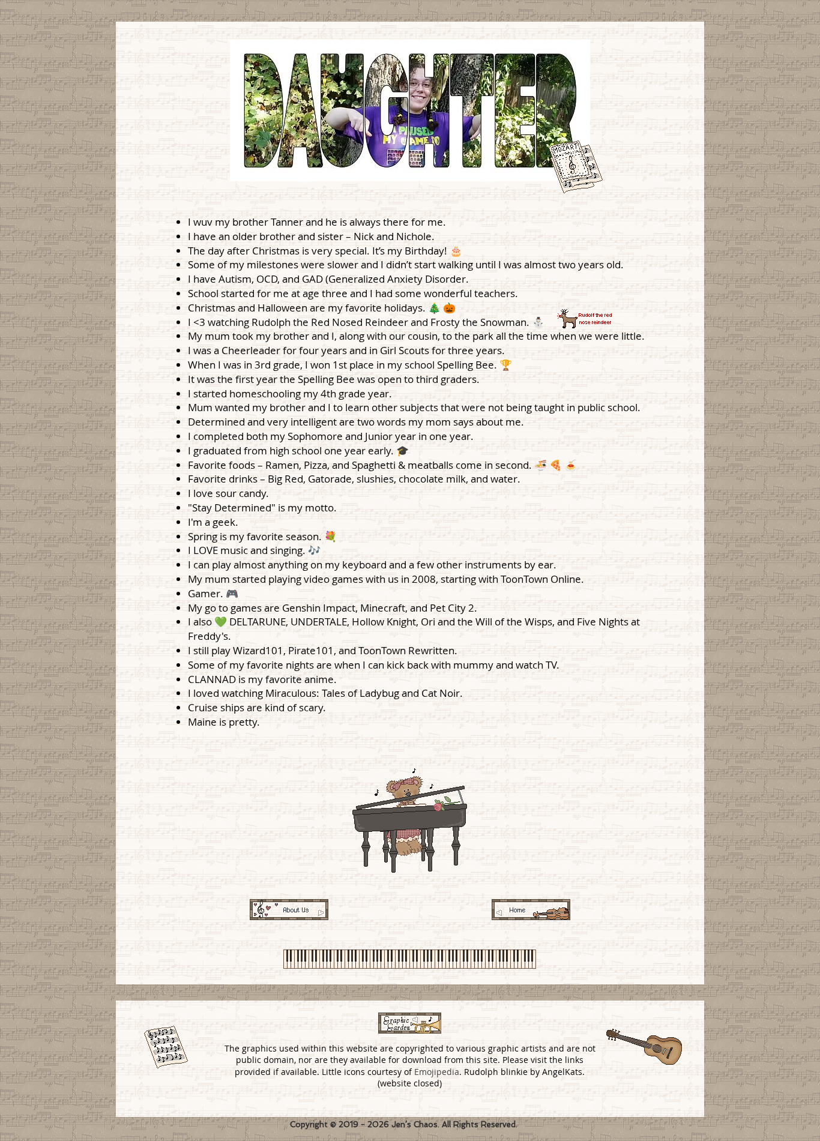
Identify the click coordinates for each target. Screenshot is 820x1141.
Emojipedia (436, 1071)
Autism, (237, 279)
